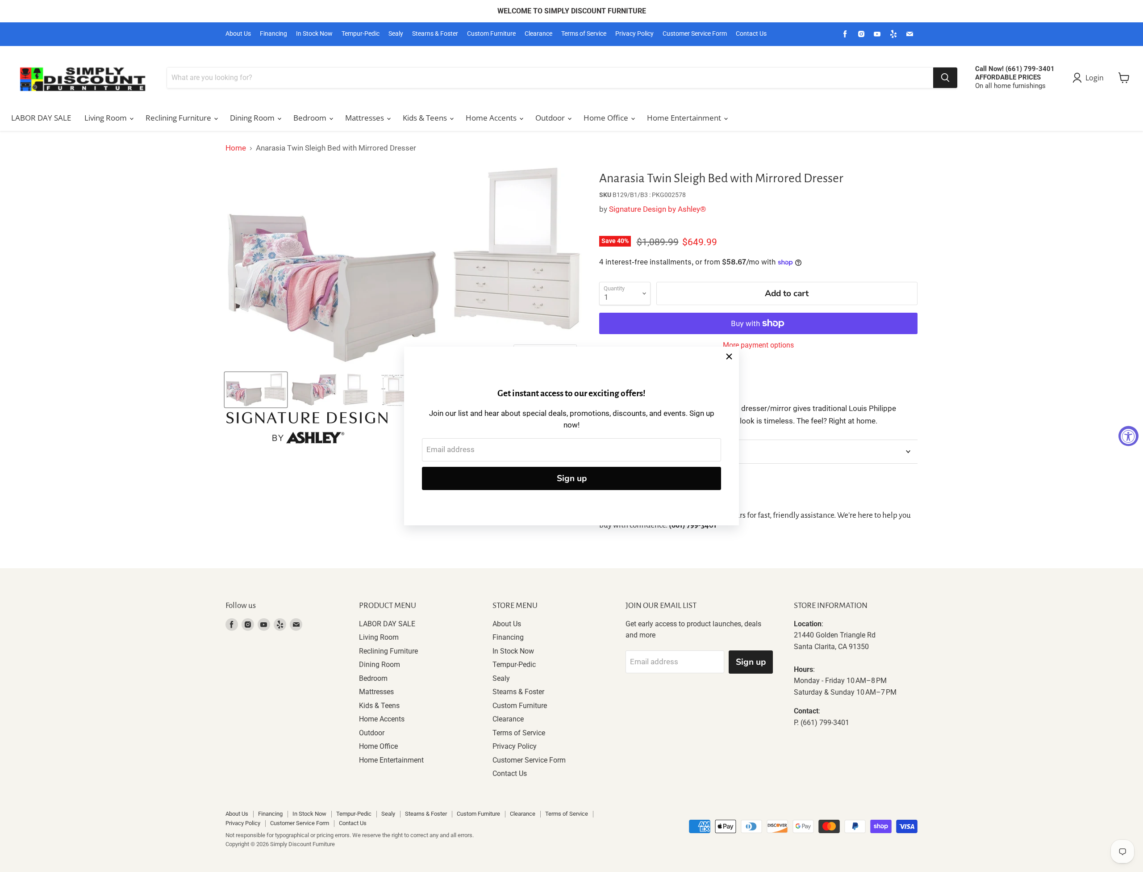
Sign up (572, 478)
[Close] (729, 356)
